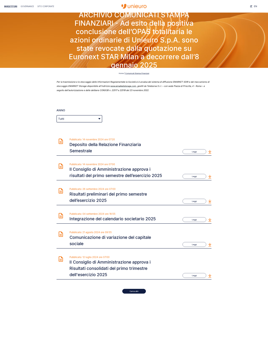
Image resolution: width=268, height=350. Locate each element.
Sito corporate (45, 6)
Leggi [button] (194, 152)
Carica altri (134, 291)
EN (255, 6)
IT (251, 6)
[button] (209, 151)
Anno (61, 110)
